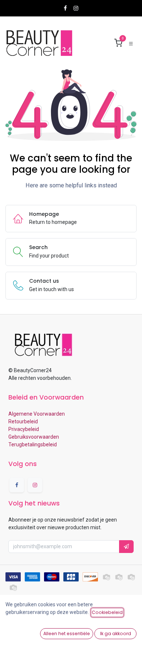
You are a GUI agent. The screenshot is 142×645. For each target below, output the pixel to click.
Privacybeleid (23, 429)
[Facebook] (65, 8)
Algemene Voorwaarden (36, 414)
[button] (126, 546)
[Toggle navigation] (131, 43)
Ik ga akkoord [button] (115, 633)
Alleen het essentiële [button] (66, 633)
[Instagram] (76, 8)
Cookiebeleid (107, 612)
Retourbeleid (23, 421)
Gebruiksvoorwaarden (33, 437)
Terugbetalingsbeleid (32, 444)
